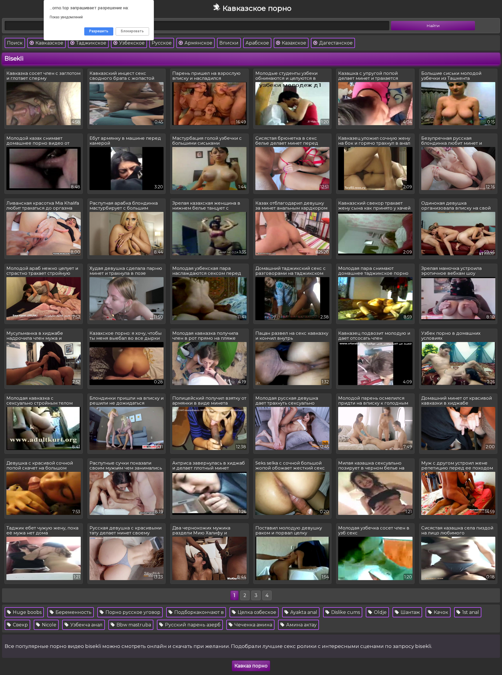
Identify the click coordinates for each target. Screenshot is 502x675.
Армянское (197, 43)
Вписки (229, 43)
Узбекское (131, 43)
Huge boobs (27, 612)
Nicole (48, 625)
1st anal (470, 612)
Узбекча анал (86, 625)
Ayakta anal (303, 612)
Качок (440, 612)
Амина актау (301, 625)
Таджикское (90, 43)
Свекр (20, 625)
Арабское (257, 43)
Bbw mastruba (133, 625)
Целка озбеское (256, 612)
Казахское (293, 43)
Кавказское (48, 43)
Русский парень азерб (192, 625)
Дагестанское (335, 43)
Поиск (15, 43)
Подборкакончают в (198, 612)
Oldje (380, 612)
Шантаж (409, 612)
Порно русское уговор (132, 612)
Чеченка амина (252, 625)
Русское (162, 43)
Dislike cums (345, 612)
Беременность (73, 612)
